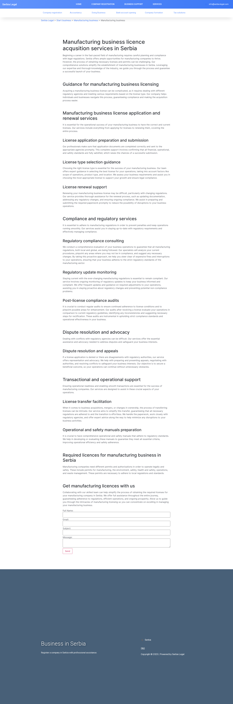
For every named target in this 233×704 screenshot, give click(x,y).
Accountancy (76, 12)
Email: (66, 519)
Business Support (133, 4)
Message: (67, 537)
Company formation (154, 12)
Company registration (52, 12)
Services (157, 4)
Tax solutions (179, 12)
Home (78, 4)
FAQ (143, 648)
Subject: (67, 528)
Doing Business (98, 12)
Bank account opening (126, 12)
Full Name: (68, 510)
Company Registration (102, 4)
